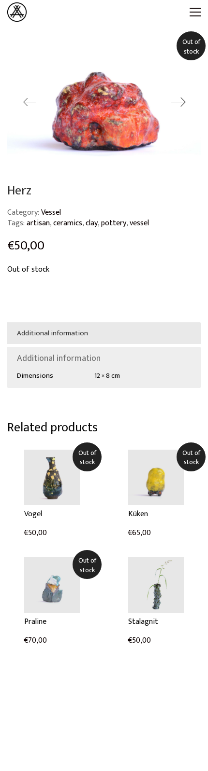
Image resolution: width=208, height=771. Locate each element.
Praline (35, 622)
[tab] (104, 333)
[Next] (178, 103)
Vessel (51, 212)
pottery (113, 223)
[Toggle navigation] (195, 12)
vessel (139, 223)
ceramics (67, 223)
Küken (138, 514)
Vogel (33, 514)
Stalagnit (143, 622)
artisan (38, 223)
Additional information (52, 333)
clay (92, 223)
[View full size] (20, 52)
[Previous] (29, 103)
